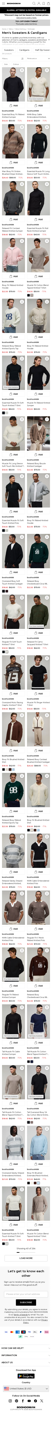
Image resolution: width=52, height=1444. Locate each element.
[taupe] (31, 291)
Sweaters (9, 52)
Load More (25, 1232)
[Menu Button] (3, 3)
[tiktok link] (34, 1374)
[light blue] (13, 754)
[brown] (31, 1099)
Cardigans (24, 52)
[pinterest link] (15, 1374)
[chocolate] (6, 580)
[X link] (40, 1374)
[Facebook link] (21, 1374)
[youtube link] (28, 1374)
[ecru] (6, 406)
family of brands (30, 1288)
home (4, 29)
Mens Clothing (20, 29)
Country (25, 1356)
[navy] (31, 1039)
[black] (27, 291)
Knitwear (31, 29)
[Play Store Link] (25, 1349)
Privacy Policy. (34, 1296)
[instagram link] (9, 1374)
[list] (25, 10)
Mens (11, 29)
